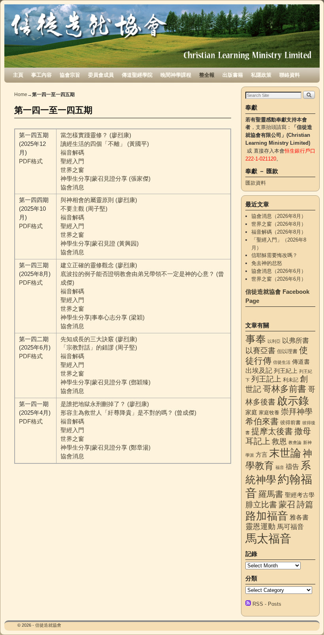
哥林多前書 (284, 389)
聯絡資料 (289, 75)
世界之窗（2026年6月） (278, 279)
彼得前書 (290, 422)
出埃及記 (258, 370)
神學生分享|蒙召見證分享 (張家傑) (105, 179)
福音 (279, 467)
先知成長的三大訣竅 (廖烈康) (98, 339)
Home (20, 94)
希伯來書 (262, 421)
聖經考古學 (300, 495)
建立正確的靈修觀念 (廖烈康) (98, 265)
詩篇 (305, 504)
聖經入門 (72, 161)
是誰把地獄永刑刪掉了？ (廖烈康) (104, 404)
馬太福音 (268, 538)
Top (305, 616)
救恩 (279, 441)
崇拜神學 (297, 411)
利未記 (290, 380)
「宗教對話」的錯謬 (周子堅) (98, 347)
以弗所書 (295, 340)
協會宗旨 (70, 75)
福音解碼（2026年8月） (278, 232)
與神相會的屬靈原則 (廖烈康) (98, 200)
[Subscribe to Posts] (248, 604)
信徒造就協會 (48, 625)
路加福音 (266, 516)
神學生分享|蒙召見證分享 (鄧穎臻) (105, 382)
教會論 (294, 442)
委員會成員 (101, 75)
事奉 (255, 339)
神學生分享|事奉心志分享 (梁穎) (102, 317)
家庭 (251, 412)
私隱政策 (261, 75)
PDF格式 (31, 161)
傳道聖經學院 (137, 75)
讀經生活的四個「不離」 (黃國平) (104, 144)
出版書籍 (232, 75)
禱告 (292, 467)
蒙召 (287, 504)
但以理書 (287, 351)
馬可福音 (290, 527)
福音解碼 (72, 152)
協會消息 (72, 187)
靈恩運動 (260, 526)
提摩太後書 (272, 431)
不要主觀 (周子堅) (83, 209)
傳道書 (301, 362)
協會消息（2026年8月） (278, 216)
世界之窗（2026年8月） (278, 224)
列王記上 (266, 379)
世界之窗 (72, 170)
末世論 (285, 453)
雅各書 (299, 517)
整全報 (207, 75)
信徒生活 (281, 362)
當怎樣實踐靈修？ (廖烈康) (95, 135)
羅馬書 (270, 494)
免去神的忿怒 (266, 263)
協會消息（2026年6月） (278, 271)
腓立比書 (261, 504)
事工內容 (41, 75)
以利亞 (274, 341)
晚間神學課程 (175, 75)
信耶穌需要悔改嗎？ (274, 255)
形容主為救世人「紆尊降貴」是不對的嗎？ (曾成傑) (128, 413)
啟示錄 (293, 401)
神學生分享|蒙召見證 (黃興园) (99, 243)
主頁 (18, 75)
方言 (261, 455)
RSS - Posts (266, 604)
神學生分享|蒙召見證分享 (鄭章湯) (105, 447)
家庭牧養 (269, 413)
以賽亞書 (260, 350)
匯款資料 (255, 183)
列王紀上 (286, 371)
